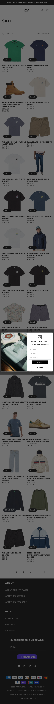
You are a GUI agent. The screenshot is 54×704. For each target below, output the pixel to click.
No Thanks (40, 367)
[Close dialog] (51, 334)
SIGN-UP (39, 362)
